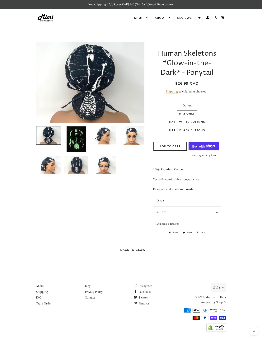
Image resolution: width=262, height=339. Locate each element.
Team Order (44, 303)
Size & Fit (162, 212)
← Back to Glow (131, 250)
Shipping (172, 91)
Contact (90, 297)
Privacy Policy (94, 292)
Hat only (187, 113)
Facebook (144, 292)
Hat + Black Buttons (187, 130)
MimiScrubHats (215, 297)
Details (160, 200)
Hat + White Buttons (187, 121)
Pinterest (144, 303)
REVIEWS (184, 18)
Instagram (145, 286)
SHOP (139, 18)
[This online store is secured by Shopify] (216, 330)
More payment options (203, 155)
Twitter (143, 297)
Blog (88, 286)
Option (187, 105)
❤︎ (199, 18)
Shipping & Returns (168, 223)
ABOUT (161, 18)
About (40, 286)
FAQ (38, 297)
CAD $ (216, 287)
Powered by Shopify (213, 302)
